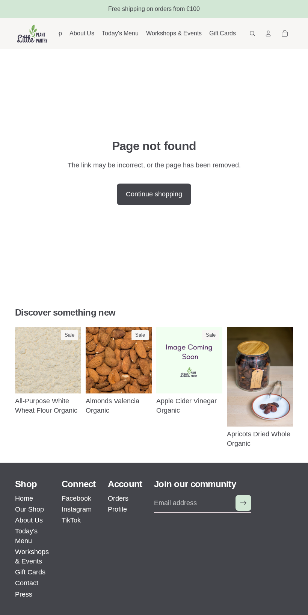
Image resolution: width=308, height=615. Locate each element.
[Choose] (69, 382)
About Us (29, 520)
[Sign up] (243, 503)
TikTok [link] (71, 520)
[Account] (268, 33)
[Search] (252, 33)
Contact (26, 583)
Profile (117, 509)
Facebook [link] (76, 498)
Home (24, 498)
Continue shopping (154, 194)
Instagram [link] (77, 509)
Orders (118, 498)
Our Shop (29, 509)
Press (23, 594)
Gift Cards (30, 572)
